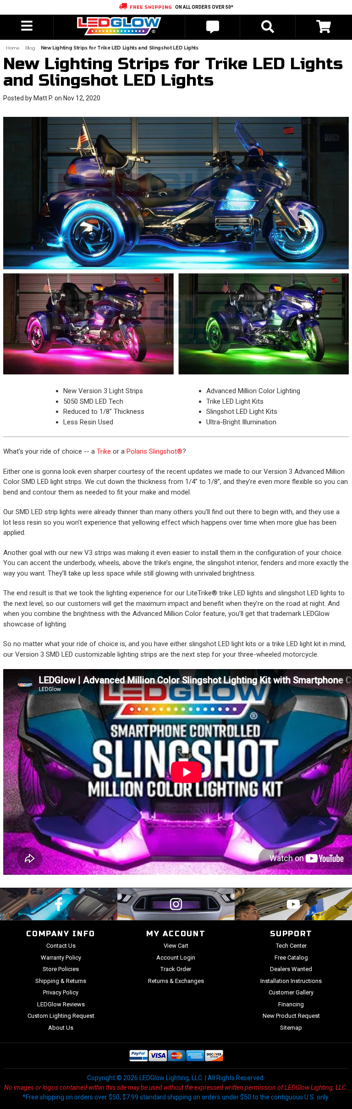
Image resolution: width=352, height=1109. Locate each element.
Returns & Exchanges (176, 980)
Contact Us (61, 945)
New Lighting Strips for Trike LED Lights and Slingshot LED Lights (173, 72)
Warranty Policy (61, 957)
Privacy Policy (60, 992)
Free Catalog (291, 957)
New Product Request (291, 1015)
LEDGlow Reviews (61, 1004)
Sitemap (291, 1027)
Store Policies (61, 969)
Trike (104, 451)
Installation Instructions (291, 980)
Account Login (175, 957)
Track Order (175, 969)
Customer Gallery (291, 992)
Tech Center (291, 945)
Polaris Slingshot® (154, 451)
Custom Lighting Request (61, 1015)
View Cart (176, 945)
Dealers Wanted (291, 969)
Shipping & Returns (60, 980)
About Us (60, 1027)
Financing (291, 1004)
